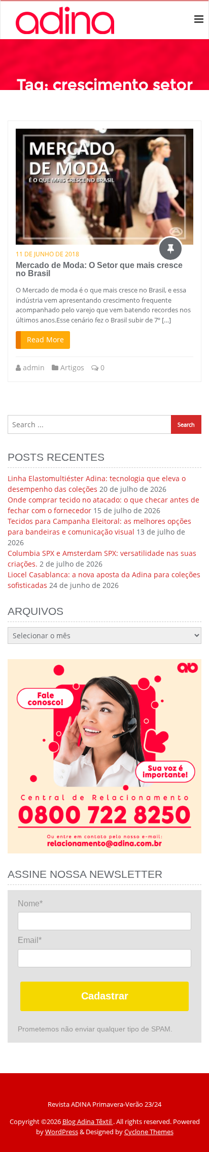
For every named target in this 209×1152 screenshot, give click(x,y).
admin (34, 367)
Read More (45, 339)
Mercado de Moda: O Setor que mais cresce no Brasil (99, 269)
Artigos (72, 367)
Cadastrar (104, 995)
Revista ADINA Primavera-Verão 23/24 (104, 1104)
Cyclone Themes (148, 1131)
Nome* (30, 903)
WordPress (61, 1131)
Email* (30, 940)
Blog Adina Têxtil (87, 1121)
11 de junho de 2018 (47, 254)
